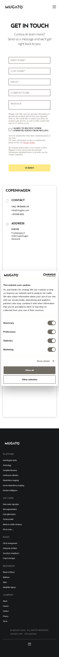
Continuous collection (10, 475)
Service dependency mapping (13, 485)
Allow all (29, 370)
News (5, 582)
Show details (43, 361)
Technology (7, 465)
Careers (5, 606)
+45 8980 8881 (17, 214)
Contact (5, 611)
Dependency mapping (11, 480)
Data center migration (11, 504)
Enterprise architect (10, 548)
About (5, 601)
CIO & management (10, 543)
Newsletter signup (9, 587)
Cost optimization (9, 514)
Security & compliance (11, 553)
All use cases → (8, 529)
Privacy (5, 616)
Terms (5, 621)
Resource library (9, 572)
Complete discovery (10, 470)
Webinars (6, 577)
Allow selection (29, 379)
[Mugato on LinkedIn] (29, 644)
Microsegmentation (10, 509)
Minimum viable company (12, 524)
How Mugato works (10, 460)
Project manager (9, 558)
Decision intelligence (10, 490)
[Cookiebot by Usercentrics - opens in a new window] (43, 275)
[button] (54, 7)
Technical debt (8, 519)
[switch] (52, 331)
